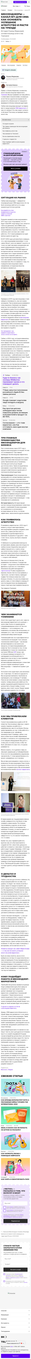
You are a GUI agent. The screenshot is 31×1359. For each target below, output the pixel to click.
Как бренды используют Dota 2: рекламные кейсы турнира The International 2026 (15, 1102)
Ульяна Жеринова (12, 76)
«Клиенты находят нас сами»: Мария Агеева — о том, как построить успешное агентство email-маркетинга (15, 951)
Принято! (15, 1356)
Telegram (10, 1069)
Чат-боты (25, 65)
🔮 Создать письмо (9, 70)
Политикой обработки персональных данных (12, 1216)
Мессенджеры (11, 65)
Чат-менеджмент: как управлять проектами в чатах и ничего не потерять (9, 332)
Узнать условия (15, 168)
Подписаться (15, 1221)
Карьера (4, 65)
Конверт (10, 10)
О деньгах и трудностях (9, 139)
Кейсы (7, 41)
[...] (29, 2)
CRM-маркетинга (20, 108)
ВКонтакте (4, 1069)
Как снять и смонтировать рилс (15, 1179)
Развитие (19, 65)
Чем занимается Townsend (10, 133)
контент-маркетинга (23, 769)
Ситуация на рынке (8, 123)
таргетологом (5, 571)
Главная (3, 10)
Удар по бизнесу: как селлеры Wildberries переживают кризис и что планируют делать (14, 381)
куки (11, 1346)
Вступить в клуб (16, 1269)
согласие (11, 1206)
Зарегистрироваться (20, 2)
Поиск (28, 6)
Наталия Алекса (11, 85)
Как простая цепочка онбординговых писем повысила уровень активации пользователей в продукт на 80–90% (15, 412)
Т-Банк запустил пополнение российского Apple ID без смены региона (15, 392)
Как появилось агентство (10, 131)
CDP (14, 652)
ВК (3, 1337)
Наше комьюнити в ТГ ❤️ (14, 1343)
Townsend (4, 95)
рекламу (25, 1282)
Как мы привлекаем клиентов (11, 136)
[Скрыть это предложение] (23, 1343)
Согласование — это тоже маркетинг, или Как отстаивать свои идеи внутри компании (15, 426)
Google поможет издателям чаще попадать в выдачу (14, 401)
